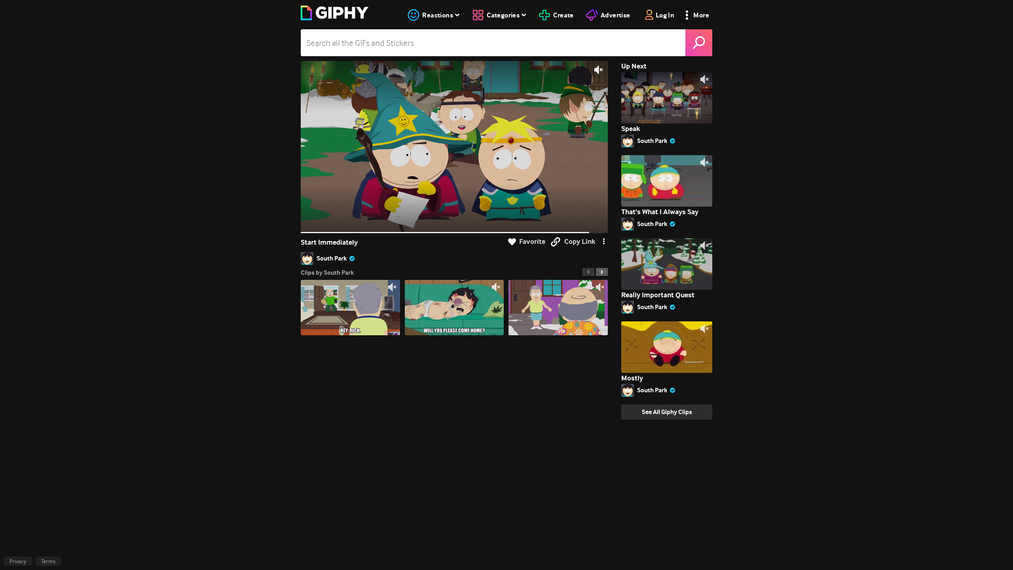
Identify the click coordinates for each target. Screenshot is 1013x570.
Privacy (17, 561)
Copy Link (579, 242)
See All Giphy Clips (667, 412)
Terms (48, 561)
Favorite (532, 242)
